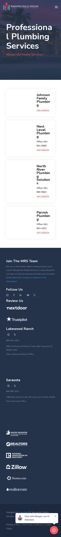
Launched (24, 512)
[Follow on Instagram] (7, 295)
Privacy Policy (13, 524)
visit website (43, 110)
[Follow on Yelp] (15, 334)
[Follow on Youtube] (28, 295)
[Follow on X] (34, 295)
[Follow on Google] (8, 334)
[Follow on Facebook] (14, 295)
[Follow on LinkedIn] (20, 295)
